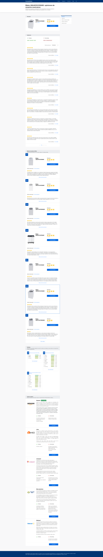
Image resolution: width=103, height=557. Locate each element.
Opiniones (63, 18)
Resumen (63, 16)
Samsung (46, 366)
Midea (30, 355)
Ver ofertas (53, 425)
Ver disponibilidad (52, 25)
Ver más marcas (50, 369)
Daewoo (46, 363)
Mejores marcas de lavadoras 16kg (34, 352)
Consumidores (28, 1)
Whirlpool (46, 362)
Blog (73, 1)
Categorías (63, 1)
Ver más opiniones (36, 168)
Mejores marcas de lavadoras (50, 352)
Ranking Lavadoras (65, 21)
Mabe (39, 22)
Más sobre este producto (43, 177)
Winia (29, 378)
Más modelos (43, 341)
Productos (68, 1)
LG (45, 365)
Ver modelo (56, 55)
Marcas (59, 1)
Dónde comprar (64, 23)
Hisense (46, 359)
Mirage (46, 356)
